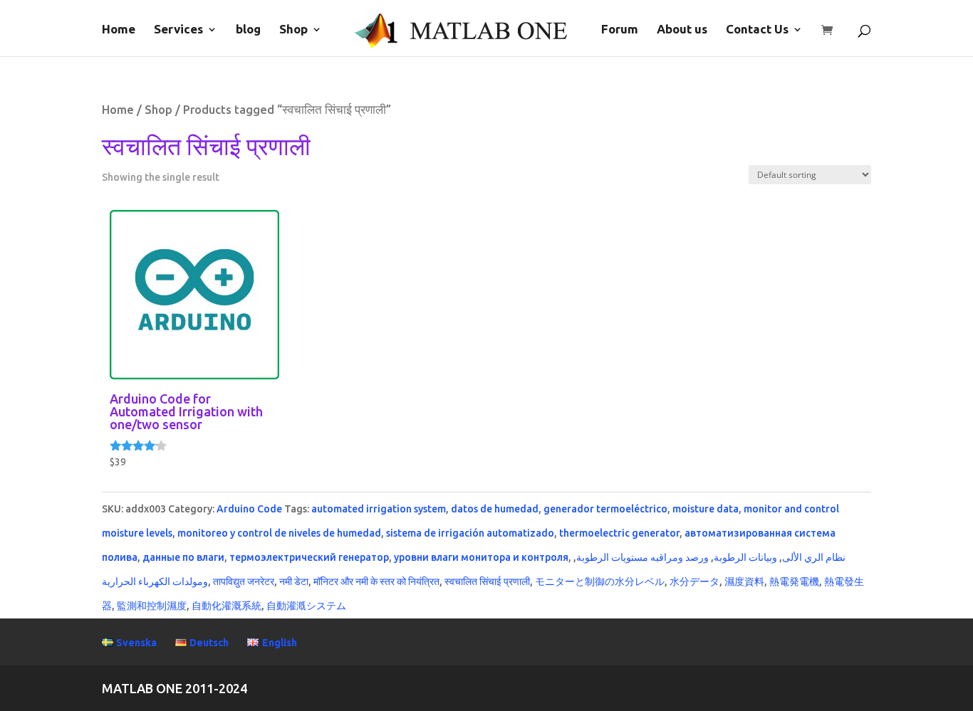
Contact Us (757, 30)
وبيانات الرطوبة (745, 557)
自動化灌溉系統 (226, 605)
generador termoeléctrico (605, 509)
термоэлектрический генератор (309, 557)
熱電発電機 (794, 581)
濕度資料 (744, 581)
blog (248, 30)
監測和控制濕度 (152, 605)
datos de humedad (494, 509)
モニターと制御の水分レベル (600, 581)
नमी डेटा (293, 581)
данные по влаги (183, 557)
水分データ (694, 581)
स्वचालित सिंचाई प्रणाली (487, 581)
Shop (293, 30)
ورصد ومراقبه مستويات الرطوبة (642, 557)
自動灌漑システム (306, 605)
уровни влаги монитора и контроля (481, 557)
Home (118, 30)
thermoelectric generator (619, 533)
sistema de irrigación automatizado (470, 533)
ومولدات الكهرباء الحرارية (155, 581)
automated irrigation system (378, 509)
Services (178, 30)
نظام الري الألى (813, 557)
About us (682, 30)
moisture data (705, 509)
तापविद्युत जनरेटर (243, 581)
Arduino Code (249, 509)
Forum (619, 30)
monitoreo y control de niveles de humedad (279, 533)
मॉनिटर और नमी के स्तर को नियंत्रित (376, 581)
